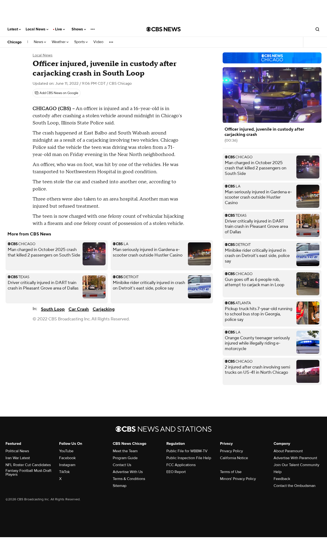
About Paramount (288, 451)
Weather (59, 42)
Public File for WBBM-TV (187, 451)
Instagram (67, 465)
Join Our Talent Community (296, 465)
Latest (13, 29)
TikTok (64, 472)
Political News (17, 451)
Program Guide (125, 458)
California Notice (234, 458)
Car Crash (78, 309)
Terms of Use (231, 472)
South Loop (53, 309)
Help (278, 472)
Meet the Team (125, 451)
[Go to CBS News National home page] (163, 29)
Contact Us (122, 465)
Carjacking (104, 309)
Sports (80, 42)
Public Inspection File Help (188, 458)
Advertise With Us (128, 472)
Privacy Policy (231, 451)
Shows (78, 29)
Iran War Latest (18, 458)
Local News (36, 29)
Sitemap (119, 486)
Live (59, 29)
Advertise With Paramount (295, 458)
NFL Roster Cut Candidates (28, 465)
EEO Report (176, 472)
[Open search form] (317, 29)
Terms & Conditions (129, 479)
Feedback (282, 479)
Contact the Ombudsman (295, 486)
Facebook (67, 458)
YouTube (66, 451)
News (39, 42)
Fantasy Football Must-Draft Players (28, 472)
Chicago (14, 42)
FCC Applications (181, 465)
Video (98, 42)
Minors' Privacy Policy (238, 479)
